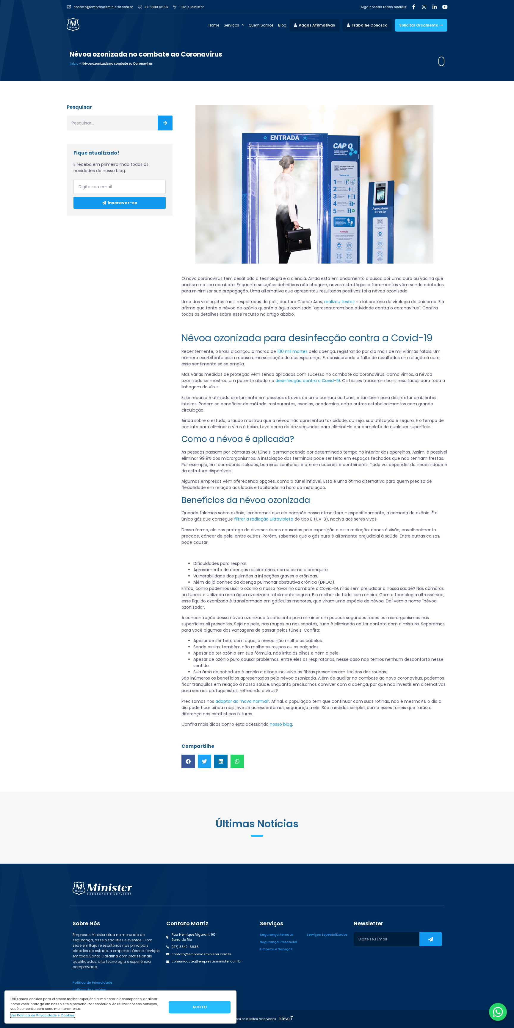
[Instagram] (424, 6)
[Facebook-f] (413, 6)
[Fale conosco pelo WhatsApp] (498, 1012)
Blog (282, 25)
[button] (188, 761)
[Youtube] (445, 6)
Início (74, 63)
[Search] (165, 123)
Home (214, 25)
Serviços (231, 25)
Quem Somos (261, 25)
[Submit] (430, 939)
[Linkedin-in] (434, 6)
